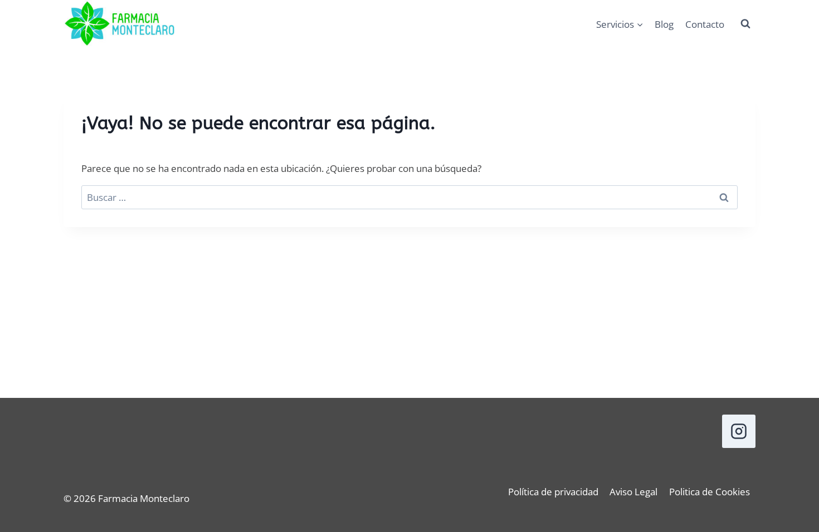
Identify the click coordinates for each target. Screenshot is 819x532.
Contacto (704, 24)
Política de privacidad (553, 491)
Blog (664, 24)
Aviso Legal (633, 491)
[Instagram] (738, 431)
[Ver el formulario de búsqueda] (745, 24)
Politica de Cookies (709, 491)
